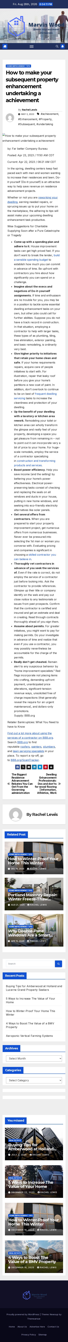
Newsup (54, 1314)
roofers (25, 746)
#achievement (49, 114)
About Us (22, 1326)
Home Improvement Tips (18, 66)
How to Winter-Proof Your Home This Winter (33, 860)
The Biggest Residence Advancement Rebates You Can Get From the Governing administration (22, 783)
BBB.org (22, 742)
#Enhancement (27, 119)
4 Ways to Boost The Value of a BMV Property (32, 1259)
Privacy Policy (28, 1334)
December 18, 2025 (23, 1230)
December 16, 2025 (23, 1267)
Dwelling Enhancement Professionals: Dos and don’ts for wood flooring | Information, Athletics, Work (46, 783)
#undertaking (44, 124)
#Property (45, 119)
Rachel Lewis (29, 109)
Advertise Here (37, 1326)
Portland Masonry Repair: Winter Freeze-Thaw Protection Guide (32, 899)
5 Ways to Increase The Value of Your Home (30, 1184)
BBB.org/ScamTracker (25, 760)
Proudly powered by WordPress (23, 1314)
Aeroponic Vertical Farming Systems (29, 1035)
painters (36, 746)
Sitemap (42, 1334)
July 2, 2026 (19, 1154)
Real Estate (15, 1140)
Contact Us (53, 1326)
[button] (57, 46)
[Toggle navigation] (31, 46)
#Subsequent (26, 124)
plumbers (49, 746)
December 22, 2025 (23, 1192)
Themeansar (33, 1318)
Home (12, 1326)
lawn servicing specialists (28, 751)
